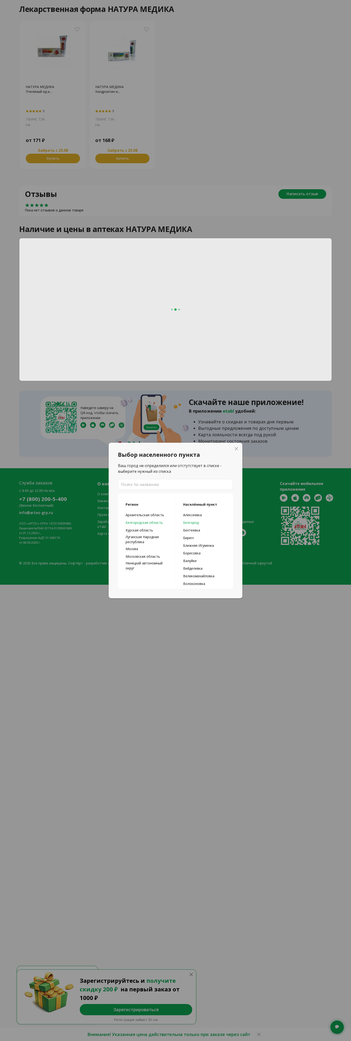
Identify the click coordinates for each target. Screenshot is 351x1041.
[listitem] (147, 515)
